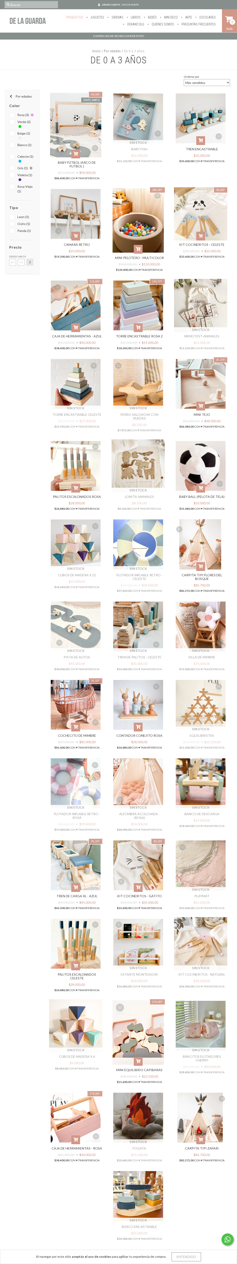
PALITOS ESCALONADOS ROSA (77, 497)
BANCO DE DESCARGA (201, 814)
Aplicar (29, 262)
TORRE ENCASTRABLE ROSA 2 (139, 336)
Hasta (21, 256)
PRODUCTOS (74, 17)
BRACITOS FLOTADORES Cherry (202, 1058)
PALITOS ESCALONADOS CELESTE (77, 976)
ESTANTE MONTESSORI (139, 974)
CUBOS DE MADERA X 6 (77, 1056)
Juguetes (97, 17)
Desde (12, 256)
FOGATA (139, 1148)
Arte (188, 17)
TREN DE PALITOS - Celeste (139, 657)
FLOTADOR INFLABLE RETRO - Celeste (139, 577)
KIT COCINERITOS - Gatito (139, 896)
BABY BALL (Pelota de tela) (202, 497)
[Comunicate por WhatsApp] (227, 1239)
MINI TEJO (202, 414)
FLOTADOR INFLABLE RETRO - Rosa (77, 816)
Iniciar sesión (130, 4)
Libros (135, 17)
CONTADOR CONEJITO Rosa (139, 735)
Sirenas (117, 17)
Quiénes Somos (162, 24)
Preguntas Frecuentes (198, 24)
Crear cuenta (111, 4)
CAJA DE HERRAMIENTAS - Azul (77, 336)
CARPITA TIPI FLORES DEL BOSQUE (202, 577)
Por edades (112, 51)
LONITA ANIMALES (139, 497)
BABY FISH (139, 149)
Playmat (201, 896)
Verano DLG (135, 24)
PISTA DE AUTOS (77, 657)
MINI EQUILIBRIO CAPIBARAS (139, 1070)
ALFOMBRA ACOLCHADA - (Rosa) (139, 816)
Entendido (186, 1257)
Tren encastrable (202, 149)
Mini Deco (170, 17)
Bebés (152, 17)
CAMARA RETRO (77, 245)
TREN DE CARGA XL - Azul (76, 896)
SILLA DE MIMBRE (201, 657)
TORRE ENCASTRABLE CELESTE (77, 414)
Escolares (207, 17)
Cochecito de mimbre (77, 735)
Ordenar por (191, 76)
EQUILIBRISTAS (202, 735)
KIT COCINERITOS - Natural (201, 974)
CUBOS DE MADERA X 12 (77, 575)
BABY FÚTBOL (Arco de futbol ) (77, 164)
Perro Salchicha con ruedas (139, 416)
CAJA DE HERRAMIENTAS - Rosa (77, 1148)
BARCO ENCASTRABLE (139, 1227)
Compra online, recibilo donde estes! (118, 35)
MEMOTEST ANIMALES (201, 336)
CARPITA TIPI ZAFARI (202, 1148)
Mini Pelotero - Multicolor (139, 258)
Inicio (96, 51)
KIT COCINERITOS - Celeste (202, 245)
